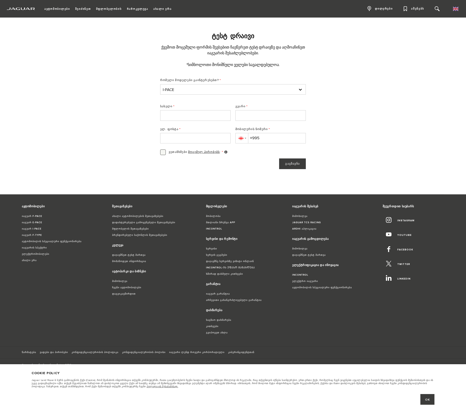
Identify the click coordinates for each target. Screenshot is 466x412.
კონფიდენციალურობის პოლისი (144, 352)
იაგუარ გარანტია (218, 293)
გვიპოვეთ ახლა (217, 332)
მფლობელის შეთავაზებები (130, 228)
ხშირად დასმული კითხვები (224, 273)
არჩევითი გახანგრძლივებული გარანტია (234, 300)
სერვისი (211, 248)
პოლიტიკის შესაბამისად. (162, 386)
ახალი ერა (29, 260)
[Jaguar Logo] (21, 8)
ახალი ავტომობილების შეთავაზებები (137, 216)
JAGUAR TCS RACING (306, 222)
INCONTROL (214, 228)
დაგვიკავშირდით (124, 293)
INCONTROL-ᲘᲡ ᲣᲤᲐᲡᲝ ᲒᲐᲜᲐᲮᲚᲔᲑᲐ (230, 267)
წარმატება (29, 352)
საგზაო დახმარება (218, 320)
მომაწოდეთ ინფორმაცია (129, 261)
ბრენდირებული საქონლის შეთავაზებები (139, 235)
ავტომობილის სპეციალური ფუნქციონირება (52, 241)
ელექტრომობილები (35, 254)
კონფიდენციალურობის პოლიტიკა (95, 352)
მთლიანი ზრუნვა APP (220, 222)
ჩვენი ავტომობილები (126, 287)
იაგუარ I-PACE (32, 228)
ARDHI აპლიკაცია (304, 228)
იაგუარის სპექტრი (34, 247)
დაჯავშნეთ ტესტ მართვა (129, 255)
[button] (241, 138)
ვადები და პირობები (54, 352)
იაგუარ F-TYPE (32, 235)
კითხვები (212, 326)
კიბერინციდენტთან (241, 352)
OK (427, 400)
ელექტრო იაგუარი (305, 281)
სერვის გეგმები (216, 255)
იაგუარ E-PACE (32, 222)
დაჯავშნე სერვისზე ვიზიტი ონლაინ (230, 261)
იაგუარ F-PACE (32, 216)
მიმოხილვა (119, 281)
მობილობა (213, 216)
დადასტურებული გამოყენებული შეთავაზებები (143, 222)
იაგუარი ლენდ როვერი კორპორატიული (197, 352)
